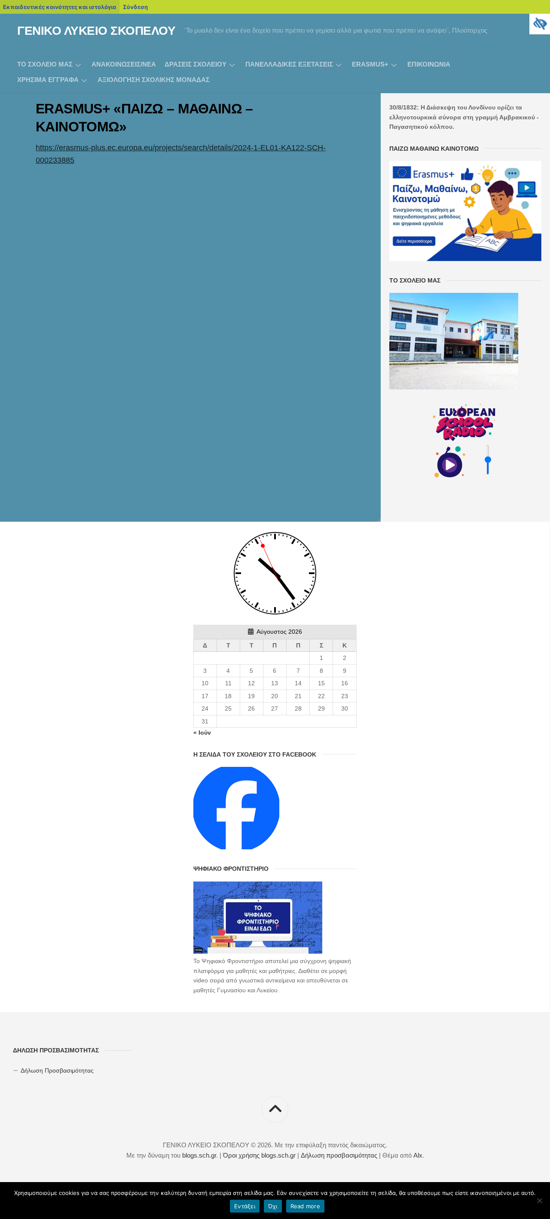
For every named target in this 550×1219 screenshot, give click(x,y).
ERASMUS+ (370, 64)
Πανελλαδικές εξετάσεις (289, 64)
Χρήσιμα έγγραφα (48, 79)
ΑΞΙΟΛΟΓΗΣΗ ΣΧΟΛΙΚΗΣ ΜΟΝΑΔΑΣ (154, 79)
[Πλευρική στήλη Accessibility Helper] (539, 24)
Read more (305, 1206)
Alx (417, 1155)
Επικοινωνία (428, 64)
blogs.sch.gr (199, 1155)
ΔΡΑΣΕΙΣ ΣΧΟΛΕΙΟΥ (195, 64)
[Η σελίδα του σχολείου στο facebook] (236, 847)
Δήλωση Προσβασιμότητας (57, 1070)
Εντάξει (244, 1206)
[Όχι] (539, 1200)
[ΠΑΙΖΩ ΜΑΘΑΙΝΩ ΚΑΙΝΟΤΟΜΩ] (465, 258)
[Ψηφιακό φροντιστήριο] (257, 951)
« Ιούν (202, 732)
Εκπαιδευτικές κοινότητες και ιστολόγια (59, 6)
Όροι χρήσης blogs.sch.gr (259, 1155)
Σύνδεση (135, 6)
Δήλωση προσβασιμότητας (339, 1155)
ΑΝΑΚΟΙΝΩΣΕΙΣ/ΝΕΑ (124, 64)
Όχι (273, 1206)
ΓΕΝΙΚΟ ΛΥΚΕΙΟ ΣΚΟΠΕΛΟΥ (96, 30)
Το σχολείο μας (45, 64)
